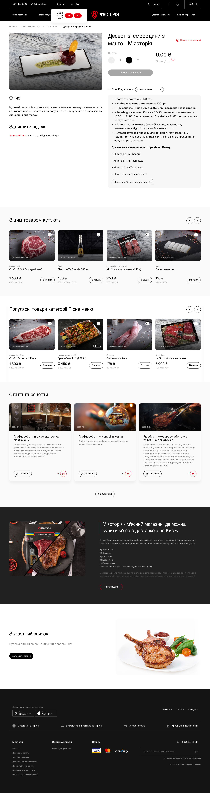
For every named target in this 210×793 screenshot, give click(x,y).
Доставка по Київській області (24, 762)
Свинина (61, 355)
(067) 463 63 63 (19, 4)
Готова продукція (46, 15)
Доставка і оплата (161, 15)
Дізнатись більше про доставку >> (133, 182)
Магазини (16, 749)
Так (68, 16)
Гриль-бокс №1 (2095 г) (23, 358)
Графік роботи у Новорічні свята (101, 436)
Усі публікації (105, 494)
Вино (157, 266)
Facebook (167, 710)
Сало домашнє (116, 269)
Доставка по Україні (20, 757)
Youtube (180, 710)
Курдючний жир (165, 358)
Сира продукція (19, 15)
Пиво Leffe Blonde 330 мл (24, 269)
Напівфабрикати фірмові (68, 266)
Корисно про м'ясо (186, 15)
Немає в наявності (130, 72)
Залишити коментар (20, 257)
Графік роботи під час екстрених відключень (36, 438)
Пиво (11, 266)
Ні (78, 16)
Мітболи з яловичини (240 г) (75, 269)
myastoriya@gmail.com (61, 749)
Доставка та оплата (20, 753)
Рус (71, 4)
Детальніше (22, 474)
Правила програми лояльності (24, 775)
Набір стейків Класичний (122, 358)
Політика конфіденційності (23, 770)
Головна (13, 27)
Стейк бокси (112, 355)
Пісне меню (51, 27)
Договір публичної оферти (23, 766)
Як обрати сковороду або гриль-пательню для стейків (165, 438)
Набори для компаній (18, 355)
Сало (109, 266)
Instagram (193, 710)
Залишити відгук (21, 656)
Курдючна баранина (163, 355)
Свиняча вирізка (68, 358)
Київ (59, 4)
